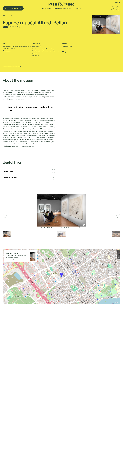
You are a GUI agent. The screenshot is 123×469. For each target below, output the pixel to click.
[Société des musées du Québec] (61, 4)
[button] (113, 8)
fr (119, 2)
